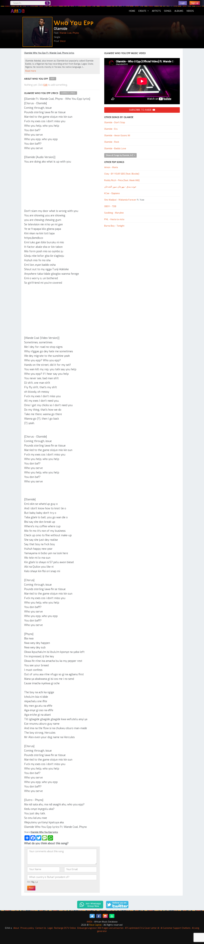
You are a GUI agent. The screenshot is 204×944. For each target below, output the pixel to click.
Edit (53, 78)
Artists (156, 10)
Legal (50, 928)
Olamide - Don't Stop (114, 122)
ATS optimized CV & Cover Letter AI (142, 928)
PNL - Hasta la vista (114, 219)
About (16, 928)
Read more (30, 71)
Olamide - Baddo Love (115, 148)
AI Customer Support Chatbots (176, 928)
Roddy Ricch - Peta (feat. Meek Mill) (122, 180)
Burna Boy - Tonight (114, 225)
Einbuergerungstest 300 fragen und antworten (100, 928)
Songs (167, 10)
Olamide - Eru (111, 128)
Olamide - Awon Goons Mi (117, 135)
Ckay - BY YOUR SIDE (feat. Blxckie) (121, 173)
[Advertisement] (62, 186)
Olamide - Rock (111, 141)
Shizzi (63, 41)
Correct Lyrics (68, 93)
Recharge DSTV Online (65, 928)
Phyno (76, 32)
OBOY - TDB (110, 206)
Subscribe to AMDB (140, 109)
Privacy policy (27, 928)
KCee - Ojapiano (112, 193)
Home (132, 10)
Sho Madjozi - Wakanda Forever (120, 199)
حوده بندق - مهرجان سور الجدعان (120, 186)
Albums (178, 10)
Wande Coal (65, 32)
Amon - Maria (111, 167)
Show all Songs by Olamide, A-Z (120, 155)
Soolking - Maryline (114, 212)
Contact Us (40, 928)
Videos (190, 10)
